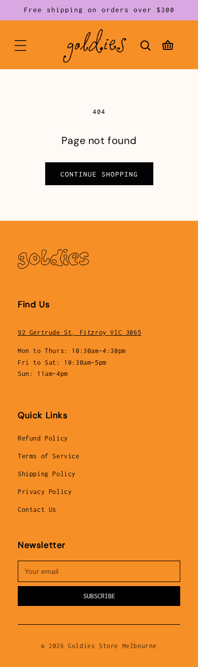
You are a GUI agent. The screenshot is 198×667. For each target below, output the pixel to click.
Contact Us (37, 509)
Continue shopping (99, 174)
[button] (20, 46)
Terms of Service (49, 456)
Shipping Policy (47, 474)
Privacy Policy (45, 492)
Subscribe (99, 596)
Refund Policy (43, 438)
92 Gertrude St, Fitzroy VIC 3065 (79, 332)
